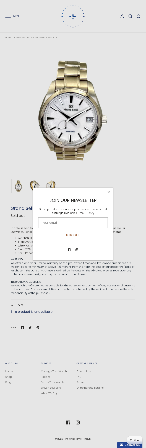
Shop (8, 377)
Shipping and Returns (90, 388)
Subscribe (73, 234)
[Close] (109, 192)
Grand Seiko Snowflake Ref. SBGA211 (36, 37)
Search (81, 382)
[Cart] (138, 16)
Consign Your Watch (54, 371)
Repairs (45, 377)
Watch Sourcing (51, 388)
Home (8, 37)
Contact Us (84, 371)
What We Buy (49, 393)
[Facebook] (69, 250)
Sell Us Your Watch (52, 382)
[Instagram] (77, 250)
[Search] (130, 16)
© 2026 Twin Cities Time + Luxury (73, 438)
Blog (8, 382)
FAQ (79, 377)
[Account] (122, 16)
